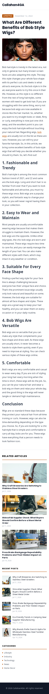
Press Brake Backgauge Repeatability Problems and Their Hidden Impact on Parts (22, 555)
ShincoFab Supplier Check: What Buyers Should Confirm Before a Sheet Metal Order (23, 520)
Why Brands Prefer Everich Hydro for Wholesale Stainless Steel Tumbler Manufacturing (29, 632)
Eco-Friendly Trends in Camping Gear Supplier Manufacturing (30, 618)
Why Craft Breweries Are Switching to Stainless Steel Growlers (21, 487)
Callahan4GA (13, 5)
